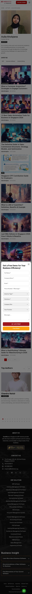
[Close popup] (28, 264)
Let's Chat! (17, 324)
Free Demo (16, 328)
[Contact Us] (24, 591)
